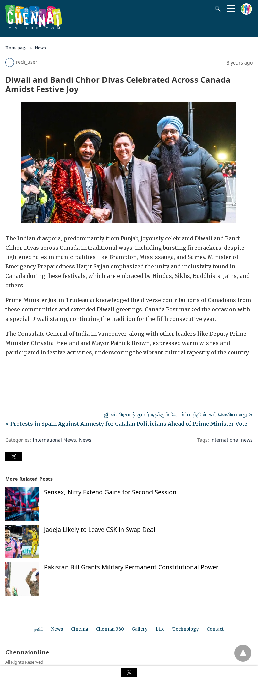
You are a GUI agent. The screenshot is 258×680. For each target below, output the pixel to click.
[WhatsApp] (32, 371)
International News (54, 440)
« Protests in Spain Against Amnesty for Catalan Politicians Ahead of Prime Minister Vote (126, 423)
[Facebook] (10, 371)
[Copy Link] (43, 371)
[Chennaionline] (33, 27)
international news (231, 440)
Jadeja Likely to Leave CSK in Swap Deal (99, 529)
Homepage (16, 47)
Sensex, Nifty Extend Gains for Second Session (110, 492)
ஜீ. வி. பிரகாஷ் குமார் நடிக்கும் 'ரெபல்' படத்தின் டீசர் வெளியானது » (178, 414)
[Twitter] (21, 371)
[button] (13, 456)
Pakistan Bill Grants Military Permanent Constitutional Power (131, 567)
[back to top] (242, 653)
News (40, 47)
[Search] (216, 8)
